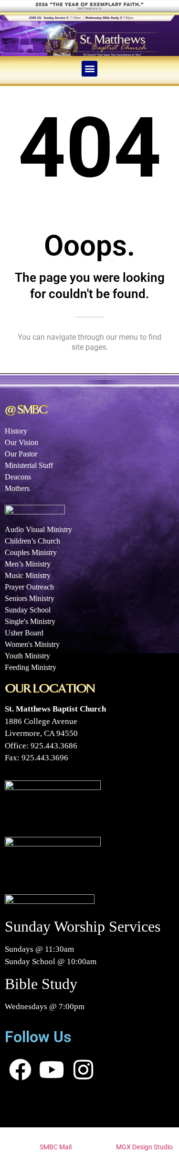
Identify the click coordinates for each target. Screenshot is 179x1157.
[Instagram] (83, 1070)
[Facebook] (20, 1070)
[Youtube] (52, 1070)
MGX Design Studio (144, 1147)
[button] (89, 69)
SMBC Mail (56, 1147)
